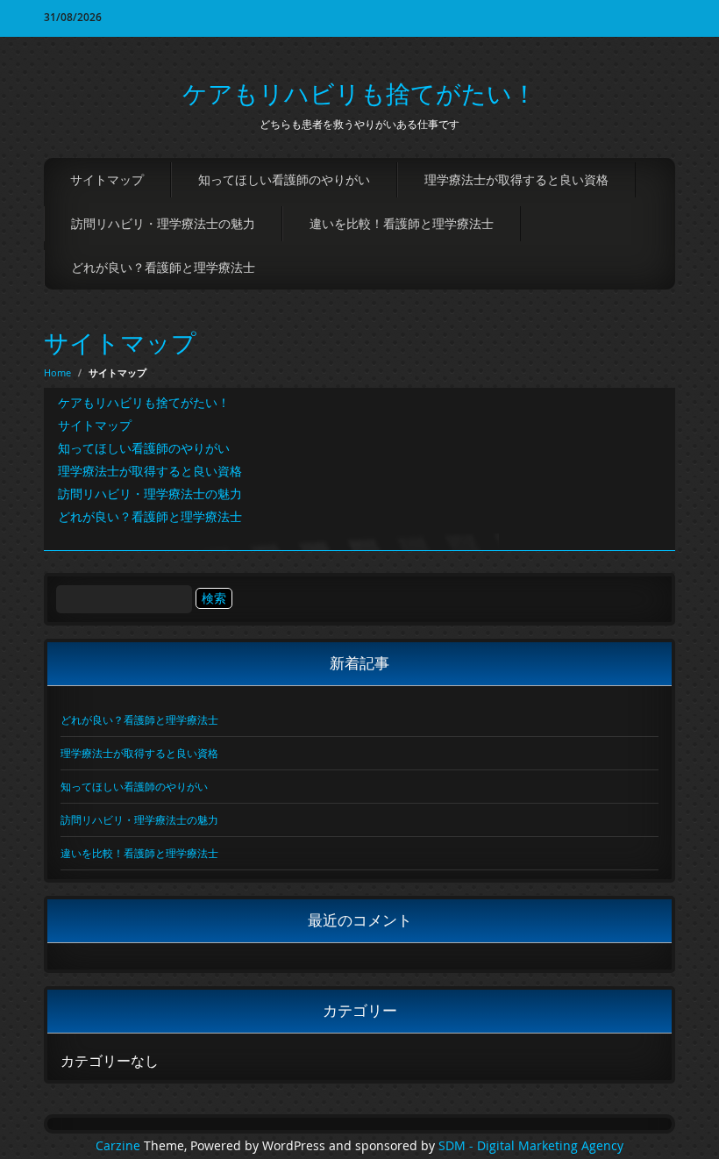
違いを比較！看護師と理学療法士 (402, 223)
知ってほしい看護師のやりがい (284, 179)
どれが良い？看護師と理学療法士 (163, 267)
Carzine (120, 1146)
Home (57, 372)
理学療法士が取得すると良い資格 (516, 179)
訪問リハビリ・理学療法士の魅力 (163, 223)
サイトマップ (107, 179)
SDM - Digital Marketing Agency (530, 1146)
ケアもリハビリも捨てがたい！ (359, 93)
